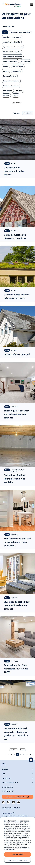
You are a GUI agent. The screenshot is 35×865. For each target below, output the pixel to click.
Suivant (22, 750)
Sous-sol (6, 95)
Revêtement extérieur (11, 86)
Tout (5, 32)
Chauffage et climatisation (12, 57)
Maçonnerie (16, 71)
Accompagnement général (20, 32)
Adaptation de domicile (11, 42)
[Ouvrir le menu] (31, 4)
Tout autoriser (17, 854)
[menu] (15, 4)
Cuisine (5, 66)
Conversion (25, 61)
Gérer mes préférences (17, 860)
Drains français (18, 66)
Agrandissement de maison (12, 47)
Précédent (13, 750)
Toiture (15, 95)
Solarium (19, 91)
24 (30, 754)
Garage (5, 71)
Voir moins (16, 103)
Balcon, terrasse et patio (11, 52)
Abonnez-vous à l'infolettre (16, 797)
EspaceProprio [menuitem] (7, 813)
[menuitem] (3, 764)
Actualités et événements (12, 37)
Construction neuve (10, 61)
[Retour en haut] (31, 759)
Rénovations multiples (11, 81)
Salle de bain (7, 91)
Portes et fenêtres (9, 76)
